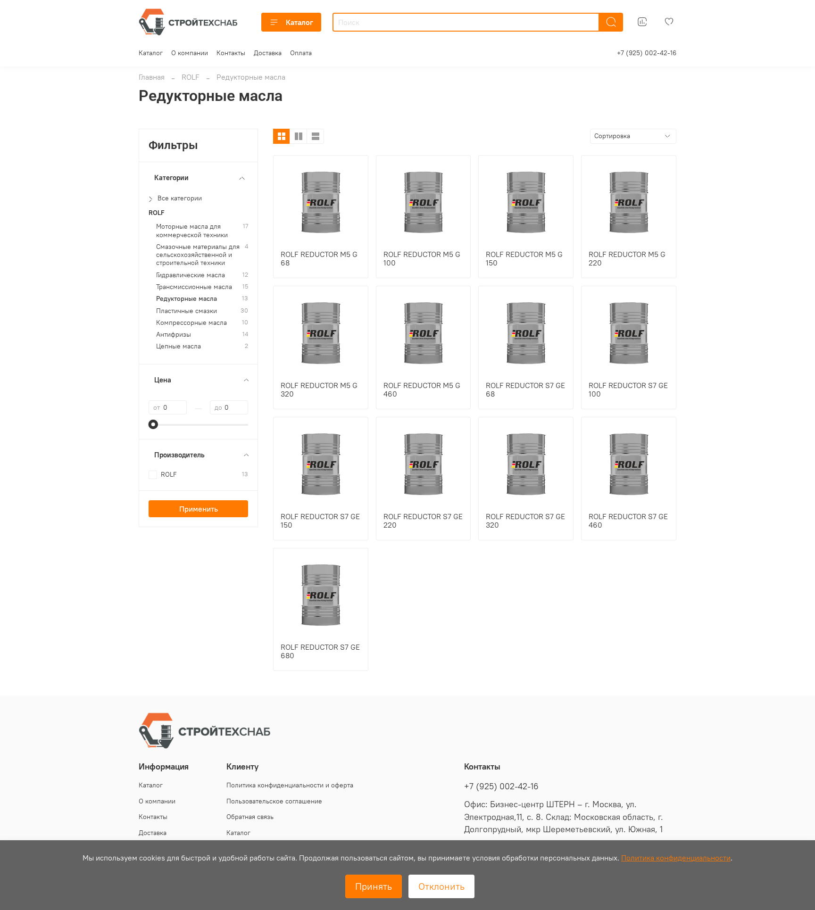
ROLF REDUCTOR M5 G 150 (524, 258)
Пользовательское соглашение (274, 801)
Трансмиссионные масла (194, 287)
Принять (373, 886)
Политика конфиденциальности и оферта (289, 785)
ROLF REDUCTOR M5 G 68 (319, 258)
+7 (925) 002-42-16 (646, 53)
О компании (189, 53)
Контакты (230, 53)
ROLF (191, 77)
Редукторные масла (186, 299)
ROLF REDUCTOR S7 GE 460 (628, 520)
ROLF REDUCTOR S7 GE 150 (320, 520)
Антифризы (173, 335)
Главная (152, 77)
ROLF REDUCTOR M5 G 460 (421, 389)
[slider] (153, 424)
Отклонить (441, 886)
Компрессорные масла (191, 323)
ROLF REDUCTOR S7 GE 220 (423, 520)
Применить (198, 508)
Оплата (301, 53)
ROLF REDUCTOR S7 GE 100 (628, 389)
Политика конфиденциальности (676, 857)
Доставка (268, 53)
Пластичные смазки (186, 311)
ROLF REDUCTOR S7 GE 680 (320, 651)
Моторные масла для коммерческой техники (192, 231)
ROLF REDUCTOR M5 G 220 (627, 258)
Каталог (299, 22)
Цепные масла (178, 346)
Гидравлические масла (190, 275)
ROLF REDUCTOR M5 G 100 (421, 258)
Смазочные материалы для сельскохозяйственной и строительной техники (198, 255)
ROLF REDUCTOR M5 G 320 (319, 389)
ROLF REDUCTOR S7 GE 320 (525, 520)
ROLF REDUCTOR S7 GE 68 (525, 389)
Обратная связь (250, 816)
